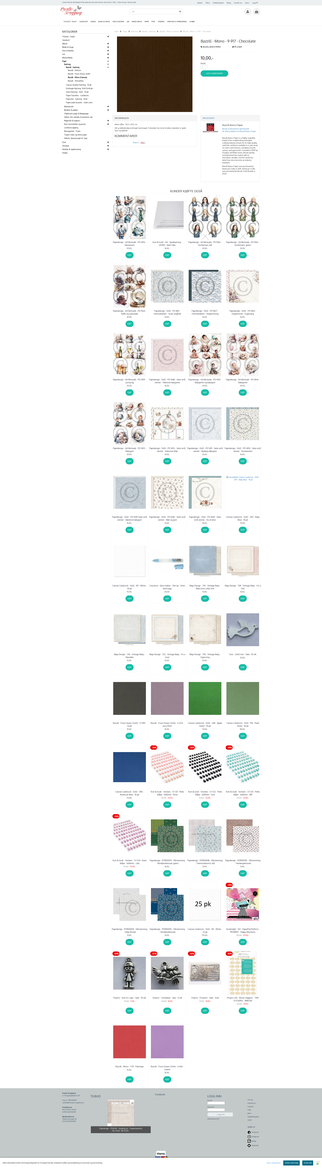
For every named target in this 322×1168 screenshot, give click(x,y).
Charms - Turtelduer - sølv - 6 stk (167, 998)
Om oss (250, 1100)
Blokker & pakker (71, 110)
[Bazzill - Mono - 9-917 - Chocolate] (154, 74)
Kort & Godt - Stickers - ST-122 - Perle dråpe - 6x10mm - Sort (205, 793)
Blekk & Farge (68, 47)
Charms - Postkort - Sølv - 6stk (205, 998)
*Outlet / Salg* (68, 36)
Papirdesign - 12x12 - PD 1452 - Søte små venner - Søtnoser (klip (167, 449)
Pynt (64, 142)
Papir (64, 61)
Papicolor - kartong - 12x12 (76, 99)
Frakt (249, 1110)
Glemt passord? (213, 1119)
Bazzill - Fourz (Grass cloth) (79, 74)
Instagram (255, 1137)
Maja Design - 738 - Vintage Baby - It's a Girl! (243, 587)
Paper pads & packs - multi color (79, 102)
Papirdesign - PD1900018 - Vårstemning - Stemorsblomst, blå (205, 861)
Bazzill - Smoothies (76, 81)
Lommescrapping (71, 128)
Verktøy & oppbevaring (71, 149)
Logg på (250, 1106)
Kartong (67, 64)
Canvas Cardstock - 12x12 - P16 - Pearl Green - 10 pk (242, 724)
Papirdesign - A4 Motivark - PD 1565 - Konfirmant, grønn (242, 243)
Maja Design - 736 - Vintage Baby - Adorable (129, 655)
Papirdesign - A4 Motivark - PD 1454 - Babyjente (242, 381)
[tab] (155, 118)
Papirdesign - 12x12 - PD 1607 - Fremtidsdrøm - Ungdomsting (205, 312)
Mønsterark (68, 106)
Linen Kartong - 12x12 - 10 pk (77, 92)
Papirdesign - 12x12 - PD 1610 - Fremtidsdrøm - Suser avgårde (167, 312)
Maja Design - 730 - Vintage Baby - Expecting (205, 655)
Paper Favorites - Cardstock (77, 95)
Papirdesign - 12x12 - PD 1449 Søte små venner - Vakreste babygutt (129, 518)
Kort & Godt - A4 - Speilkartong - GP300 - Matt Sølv (167, 243)
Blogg (229, 3)
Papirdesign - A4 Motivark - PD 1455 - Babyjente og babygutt (205, 381)
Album (64, 44)
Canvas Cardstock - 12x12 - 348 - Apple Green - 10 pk (205, 724)
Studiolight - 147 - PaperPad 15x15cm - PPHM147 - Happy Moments (243, 930)
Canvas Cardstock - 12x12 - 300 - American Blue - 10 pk (129, 793)
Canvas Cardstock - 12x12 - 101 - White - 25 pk (205, 930)
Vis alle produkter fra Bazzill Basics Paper (239, 131)
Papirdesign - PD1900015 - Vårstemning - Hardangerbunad (242, 861)
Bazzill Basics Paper (212, 47)
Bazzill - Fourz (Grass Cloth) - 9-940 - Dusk (129, 724)
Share (135, 142)
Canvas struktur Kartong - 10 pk (78, 85)
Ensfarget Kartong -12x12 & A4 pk (79, 88)
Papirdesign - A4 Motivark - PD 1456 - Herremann (129, 243)
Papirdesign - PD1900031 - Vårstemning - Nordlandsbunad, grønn (167, 861)
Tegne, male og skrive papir (75, 135)
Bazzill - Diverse (74, 70)
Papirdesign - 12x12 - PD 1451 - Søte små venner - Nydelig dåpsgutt (205, 449)
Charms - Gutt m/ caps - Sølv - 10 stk (129, 998)
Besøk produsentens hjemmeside (235, 129)
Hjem (116, 31)
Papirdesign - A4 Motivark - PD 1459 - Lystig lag (129, 381)
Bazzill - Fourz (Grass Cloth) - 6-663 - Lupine (167, 1067)
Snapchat (254, 1145)
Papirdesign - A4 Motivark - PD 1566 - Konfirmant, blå (205, 243)
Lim (63, 54)
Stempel (65, 146)
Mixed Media (67, 58)
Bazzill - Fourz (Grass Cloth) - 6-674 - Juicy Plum (167, 724)
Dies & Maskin (68, 51)
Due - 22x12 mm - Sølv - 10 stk (242, 654)
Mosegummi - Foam (72, 131)
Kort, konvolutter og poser (75, 124)
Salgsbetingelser (253, 1117)
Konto (247, 3)
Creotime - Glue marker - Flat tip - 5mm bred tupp (167, 587)
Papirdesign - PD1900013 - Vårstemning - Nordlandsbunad (167, 930)
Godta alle (308, 1163)
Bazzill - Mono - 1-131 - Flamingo (129, 1066)
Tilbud (207, 3)
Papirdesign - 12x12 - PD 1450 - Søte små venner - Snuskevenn (243, 449)
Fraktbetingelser (218, 3)
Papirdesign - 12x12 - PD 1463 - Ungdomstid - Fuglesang (243, 312)
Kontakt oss (238, 3)
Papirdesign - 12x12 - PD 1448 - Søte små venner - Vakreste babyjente (167, 381)
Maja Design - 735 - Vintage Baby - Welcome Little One (205, 587)
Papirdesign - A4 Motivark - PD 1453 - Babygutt (129, 449)
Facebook (255, 1132)
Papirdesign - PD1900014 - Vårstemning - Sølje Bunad (129, 930)
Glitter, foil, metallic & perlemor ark (78, 117)
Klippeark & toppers (72, 121)
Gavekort (66, 40)
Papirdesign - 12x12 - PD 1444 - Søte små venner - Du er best (205, 518)
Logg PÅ (255, 3)
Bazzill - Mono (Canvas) (77, 77)
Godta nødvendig (291, 1163)
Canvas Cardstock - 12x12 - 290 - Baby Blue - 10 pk (243, 518)
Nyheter (199, 3)
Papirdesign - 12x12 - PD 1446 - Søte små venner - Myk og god (167, 518)
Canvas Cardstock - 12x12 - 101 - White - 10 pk (129, 587)
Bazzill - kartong (72, 67)
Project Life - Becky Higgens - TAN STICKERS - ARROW (242, 999)
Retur (249, 1113)
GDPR (250, 1120)
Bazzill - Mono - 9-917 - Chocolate (197, 31)
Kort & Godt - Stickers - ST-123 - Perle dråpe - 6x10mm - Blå (243, 793)
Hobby (65, 153)
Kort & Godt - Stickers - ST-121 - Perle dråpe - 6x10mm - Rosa (167, 793)
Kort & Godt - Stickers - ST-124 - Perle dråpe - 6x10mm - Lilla (130, 861)
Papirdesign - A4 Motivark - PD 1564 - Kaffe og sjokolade (129, 312)
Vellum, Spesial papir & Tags (75, 138)
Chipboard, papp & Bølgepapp (76, 113)
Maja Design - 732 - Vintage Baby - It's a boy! (167, 655)
